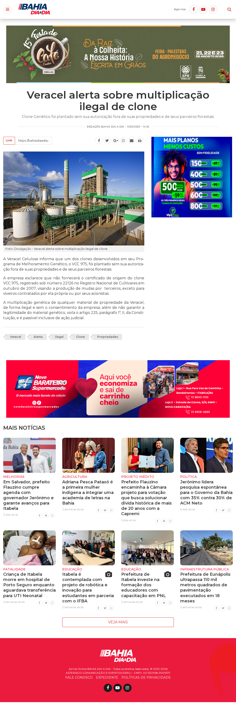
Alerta (38, 337)
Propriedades (107, 337)
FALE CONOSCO (79, 677)
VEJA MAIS (118, 622)
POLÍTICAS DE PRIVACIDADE (146, 677)
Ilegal (59, 337)
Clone (80, 337)
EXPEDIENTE (107, 677)
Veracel (15, 337)
